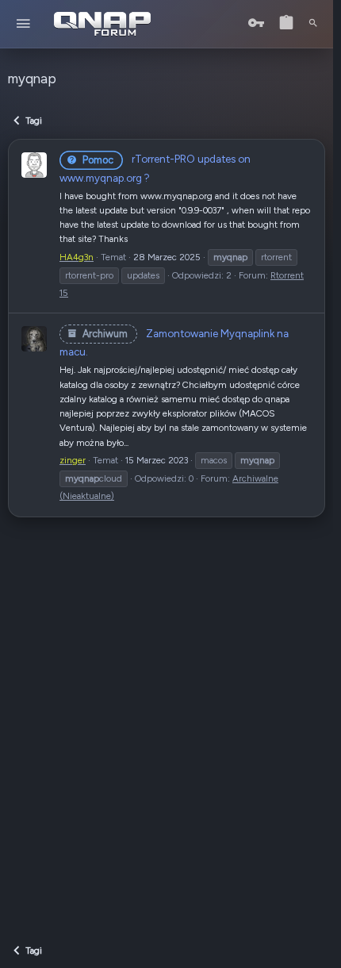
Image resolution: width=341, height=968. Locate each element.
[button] (23, 24)
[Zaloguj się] (256, 23)
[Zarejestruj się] (286, 23)
